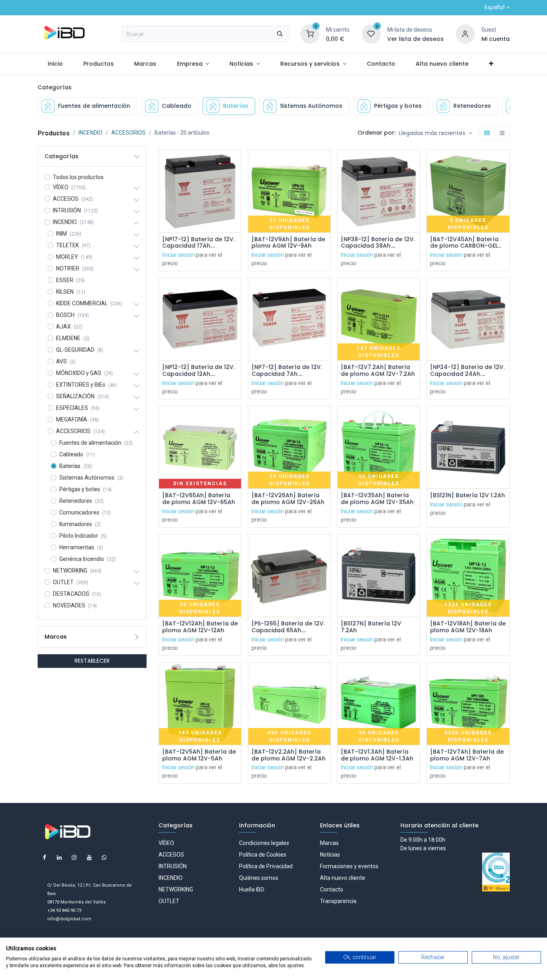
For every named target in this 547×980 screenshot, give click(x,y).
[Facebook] (44, 857)
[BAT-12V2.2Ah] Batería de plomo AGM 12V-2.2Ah (288, 755)
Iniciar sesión (178, 255)
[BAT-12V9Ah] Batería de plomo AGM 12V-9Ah (288, 243)
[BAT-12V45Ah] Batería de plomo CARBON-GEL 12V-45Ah (464, 243)
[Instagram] (74, 857)
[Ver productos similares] (236, 217)
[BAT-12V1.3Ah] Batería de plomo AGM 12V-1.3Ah (377, 755)
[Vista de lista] (502, 133)
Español (495, 7)
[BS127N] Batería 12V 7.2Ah (371, 627)
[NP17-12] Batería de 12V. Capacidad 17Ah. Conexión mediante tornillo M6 (198, 243)
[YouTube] (89, 857)
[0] (310, 33)
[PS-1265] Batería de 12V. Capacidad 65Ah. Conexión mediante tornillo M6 (288, 627)
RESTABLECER (92, 661)
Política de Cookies (262, 854)
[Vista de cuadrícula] (487, 133)
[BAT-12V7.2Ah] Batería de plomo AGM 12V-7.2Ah (378, 370)
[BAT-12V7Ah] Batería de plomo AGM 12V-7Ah (467, 755)
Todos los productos (78, 177)
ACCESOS (171, 854)
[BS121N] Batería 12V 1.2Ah (467, 495)
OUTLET (169, 901)
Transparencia (338, 901)
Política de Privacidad (266, 866)
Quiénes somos (258, 878)
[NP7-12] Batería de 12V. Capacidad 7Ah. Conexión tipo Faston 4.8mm (286, 370)
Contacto (331, 889)
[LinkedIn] (59, 857)
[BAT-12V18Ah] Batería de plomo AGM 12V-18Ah (468, 627)
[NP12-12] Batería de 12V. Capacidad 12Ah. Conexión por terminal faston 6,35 (198, 370)
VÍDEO (166, 843)
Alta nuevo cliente (342, 878)
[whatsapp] (104, 857)
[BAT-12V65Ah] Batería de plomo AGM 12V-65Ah (198, 499)
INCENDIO (90, 132)
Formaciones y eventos (349, 866)
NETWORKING (176, 889)
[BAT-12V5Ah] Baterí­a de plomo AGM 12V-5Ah (199, 755)
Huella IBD (251, 889)
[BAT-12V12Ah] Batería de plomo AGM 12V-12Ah (200, 627)
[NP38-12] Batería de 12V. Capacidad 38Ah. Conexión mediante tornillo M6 (378, 243)
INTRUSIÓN (173, 866)
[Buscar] (280, 34)
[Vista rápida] (236, 163)
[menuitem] (55, 64)
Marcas (329, 843)
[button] (435, 133)
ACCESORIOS (128, 132)
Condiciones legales (264, 843)
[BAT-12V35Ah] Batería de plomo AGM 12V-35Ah (377, 499)
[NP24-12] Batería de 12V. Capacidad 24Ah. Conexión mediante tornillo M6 (467, 370)
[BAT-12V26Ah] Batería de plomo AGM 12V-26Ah (287, 499)
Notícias (330, 854)
